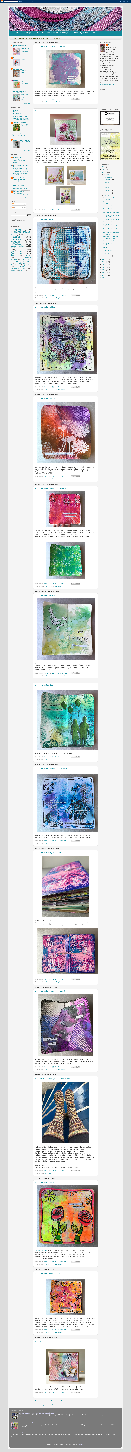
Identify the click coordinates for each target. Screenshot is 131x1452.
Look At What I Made (20, 116)
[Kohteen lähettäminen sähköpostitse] (72, 99)
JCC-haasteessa (41, 1250)
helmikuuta (108, 253)
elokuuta (107, 185)
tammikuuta (108, 256)
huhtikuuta (108, 195)
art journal (49, 102)
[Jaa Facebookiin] (77, 99)
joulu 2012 (17, 252)
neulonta (48, 1173)
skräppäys (17, 229)
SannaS (15, 80)
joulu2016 (21, 263)
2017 (104, 259)
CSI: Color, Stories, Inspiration (21, 166)
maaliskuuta (108, 251)
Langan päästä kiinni (21, 140)
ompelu (21, 270)
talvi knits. (18, 134)
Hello (38, 1342)
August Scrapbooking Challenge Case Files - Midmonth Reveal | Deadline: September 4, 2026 (21, 172)
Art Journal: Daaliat (45, 399)
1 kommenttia (62, 99)
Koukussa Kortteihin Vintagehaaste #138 (20, 188)
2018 (104, 172)
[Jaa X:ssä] (75, 99)
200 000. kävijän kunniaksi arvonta (32, 1423)
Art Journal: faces (44, 220)
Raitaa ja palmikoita (24, 125)
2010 (104, 278)
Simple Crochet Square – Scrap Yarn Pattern (21, 119)
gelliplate (58, 102)
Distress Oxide (60, 389)
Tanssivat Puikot (19, 123)
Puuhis (46, 99)
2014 (104, 267)
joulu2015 (21, 267)
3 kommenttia (62, 1261)
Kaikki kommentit (20, 207)
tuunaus (21, 250)
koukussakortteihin (20, 248)
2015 (104, 264)
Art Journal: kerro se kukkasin (51, 488)
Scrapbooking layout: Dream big (25, 50)
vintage (15, 242)
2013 (104, 270)
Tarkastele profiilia (107, 84)
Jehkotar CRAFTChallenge (18, 184)
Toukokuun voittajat (20, 195)
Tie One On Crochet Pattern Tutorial (20, 112)
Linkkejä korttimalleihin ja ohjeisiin (33, 38)
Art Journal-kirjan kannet (48, 853)
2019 (104, 169)
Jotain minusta (55, 38)
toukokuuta (108, 193)
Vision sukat (25, 141)
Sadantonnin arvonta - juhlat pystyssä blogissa (36, 1413)
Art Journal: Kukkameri (47, 307)
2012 (104, 272)
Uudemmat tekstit (43, 1401)
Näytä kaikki (27, 103)
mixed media (17, 246)
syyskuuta (107, 182)
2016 (104, 262)
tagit (28, 256)
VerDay (13, 270)
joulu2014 (27, 265)
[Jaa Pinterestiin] (79, 99)
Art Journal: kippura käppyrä (50, 991)
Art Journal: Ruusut (45, 1182)
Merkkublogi (17, 69)
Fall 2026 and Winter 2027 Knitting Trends (21, 136)
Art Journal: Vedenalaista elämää (52, 769)
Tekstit (17, 204)
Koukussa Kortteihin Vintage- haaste (20, 178)
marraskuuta (108, 177)
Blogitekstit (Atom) (48, 1405)
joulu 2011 (27, 259)
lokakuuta (107, 180)
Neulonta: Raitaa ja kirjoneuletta (52, 1079)
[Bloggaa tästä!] (73, 99)
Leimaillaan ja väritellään (18, 192)
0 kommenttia (62, 476)
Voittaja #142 (18, 181)
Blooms (23, 59)
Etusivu (13, 38)
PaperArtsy (17, 157)
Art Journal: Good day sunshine (51, 47)
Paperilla (14, 265)
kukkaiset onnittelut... (25, 83)
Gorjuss (14, 256)
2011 (104, 275)
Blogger (80, 1444)
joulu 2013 (17, 254)
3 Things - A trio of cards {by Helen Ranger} (21, 160)
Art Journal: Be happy (46, 595)
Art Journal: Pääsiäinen (47, 1274)
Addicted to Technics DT (19, 268)
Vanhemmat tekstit (87, 1401)
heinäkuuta (108, 187)
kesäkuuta (107, 190)
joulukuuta (108, 174)
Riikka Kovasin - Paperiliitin (19, 92)
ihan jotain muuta (23, 261)
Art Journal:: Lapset (45, 685)
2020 (104, 167)
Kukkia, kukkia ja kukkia (48, 111)
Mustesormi (17, 58)
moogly (15, 110)
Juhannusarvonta (18, 1433)
